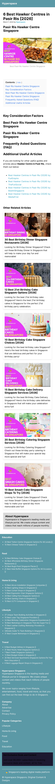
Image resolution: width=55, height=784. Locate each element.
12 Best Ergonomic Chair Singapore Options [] (24, 593)
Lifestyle (6, 610)
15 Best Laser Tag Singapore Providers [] (22, 617)
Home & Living (9, 580)
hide (19, 82)
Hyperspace (9, 3)
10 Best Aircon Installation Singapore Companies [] (26, 585)
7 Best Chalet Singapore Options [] (19, 652)
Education (7, 537)
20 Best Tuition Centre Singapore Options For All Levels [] (28, 542)
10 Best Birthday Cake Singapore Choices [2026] (25, 341)
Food (4, 553)
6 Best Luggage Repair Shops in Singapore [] (23, 663)
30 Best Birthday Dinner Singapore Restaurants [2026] (26, 241)
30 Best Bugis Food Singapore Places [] (21, 566)
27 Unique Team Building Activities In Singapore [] (25, 615)
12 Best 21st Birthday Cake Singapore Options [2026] (21, 291)
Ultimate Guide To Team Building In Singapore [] (25, 631)
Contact (6, 710)
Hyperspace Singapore (16, 777)
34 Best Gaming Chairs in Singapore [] (21, 598)
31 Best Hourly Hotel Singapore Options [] (22, 650)
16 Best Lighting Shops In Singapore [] (21, 588)
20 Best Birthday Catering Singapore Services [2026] (27, 441)
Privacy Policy (9, 714)
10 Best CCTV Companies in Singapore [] (22, 601)
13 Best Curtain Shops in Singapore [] (20, 590)
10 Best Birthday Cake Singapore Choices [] (23, 558)
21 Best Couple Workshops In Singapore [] (22, 633)
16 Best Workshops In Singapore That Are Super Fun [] (27, 623)
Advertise (6, 707)
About (5, 704)
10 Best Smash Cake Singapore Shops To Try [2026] (24, 491)
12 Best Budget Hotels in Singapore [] (20, 655)
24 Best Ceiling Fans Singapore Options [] (22, 596)
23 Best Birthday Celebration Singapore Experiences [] (27, 620)
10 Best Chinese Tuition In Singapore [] (21, 545)
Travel (5, 642)
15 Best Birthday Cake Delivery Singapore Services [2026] (24, 391)
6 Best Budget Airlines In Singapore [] (20, 647)
